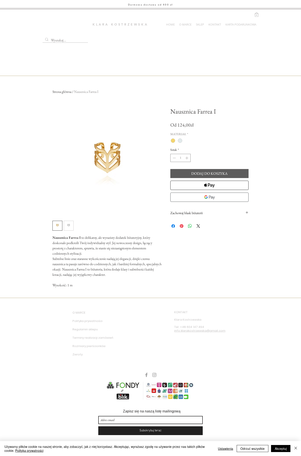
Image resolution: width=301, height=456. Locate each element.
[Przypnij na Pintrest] (181, 226)
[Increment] (187, 158)
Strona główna (61, 91)
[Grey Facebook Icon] (146, 375)
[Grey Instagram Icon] (154, 375)
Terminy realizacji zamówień (88, 338)
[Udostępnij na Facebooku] (173, 226)
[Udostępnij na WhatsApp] (190, 226)
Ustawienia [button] (225, 448)
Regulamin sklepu (85, 329)
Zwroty (77, 354)
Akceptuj (281, 448)
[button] (256, 14)
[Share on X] (198, 226)
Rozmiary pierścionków (88, 346)
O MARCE (78, 313)
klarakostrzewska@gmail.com (203, 331)
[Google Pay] (209, 197)
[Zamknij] (295, 448)
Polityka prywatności (87, 321)
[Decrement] (174, 158)
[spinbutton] (180, 158)
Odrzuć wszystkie (252, 448)
